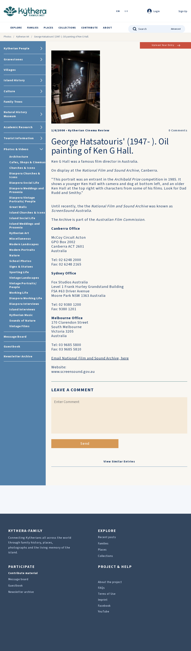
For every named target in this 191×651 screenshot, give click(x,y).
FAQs (101, 588)
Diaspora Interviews (24, 304)
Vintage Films (19, 326)
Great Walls (18, 207)
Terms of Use (107, 594)
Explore (16, 28)
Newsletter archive (21, 592)
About (107, 28)
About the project (110, 582)
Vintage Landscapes (24, 278)
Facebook (104, 606)
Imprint (103, 600)
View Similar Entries (119, 461)
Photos (7, 36)
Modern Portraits (22, 250)
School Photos (20, 261)
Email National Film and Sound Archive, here (90, 358)
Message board (18, 579)
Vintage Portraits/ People (22, 285)
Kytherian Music (21, 315)
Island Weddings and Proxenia (24, 226)
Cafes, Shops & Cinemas (27, 162)
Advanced (176, 29)
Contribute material (23, 573)
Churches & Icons (22, 168)
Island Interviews (22, 309)
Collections (67, 28)
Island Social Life (22, 218)
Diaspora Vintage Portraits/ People (22, 199)
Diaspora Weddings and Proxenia (26, 190)
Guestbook (15, 586)
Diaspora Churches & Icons (24, 175)
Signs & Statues (21, 267)
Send (85, 443)
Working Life (18, 293)
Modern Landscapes (24, 244)
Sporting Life (19, 272)
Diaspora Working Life (25, 298)
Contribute (89, 28)
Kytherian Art (22, 36)
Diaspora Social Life (24, 183)
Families (33, 28)
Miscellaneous (20, 239)
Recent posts (107, 537)
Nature (14, 255)
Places (48, 28)
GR (126, 11)
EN (118, 11)
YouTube (103, 612)
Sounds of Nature (22, 321)
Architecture (18, 157)
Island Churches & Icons (27, 213)
